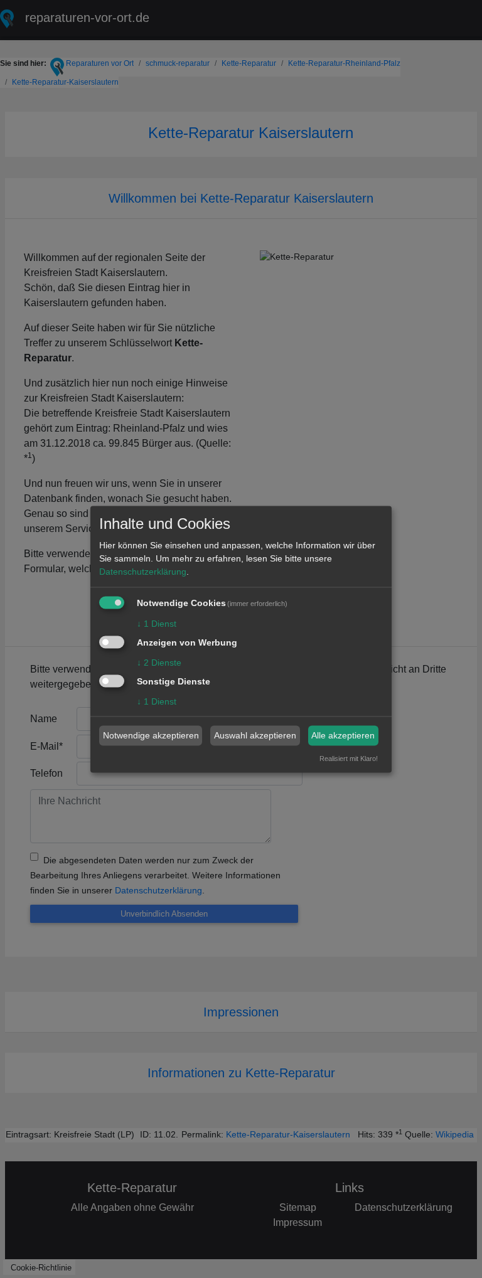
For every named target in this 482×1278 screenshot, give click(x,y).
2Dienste (159, 662)
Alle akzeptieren (343, 735)
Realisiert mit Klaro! (348, 758)
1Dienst (156, 624)
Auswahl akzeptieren (255, 735)
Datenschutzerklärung (142, 572)
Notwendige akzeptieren (151, 735)
